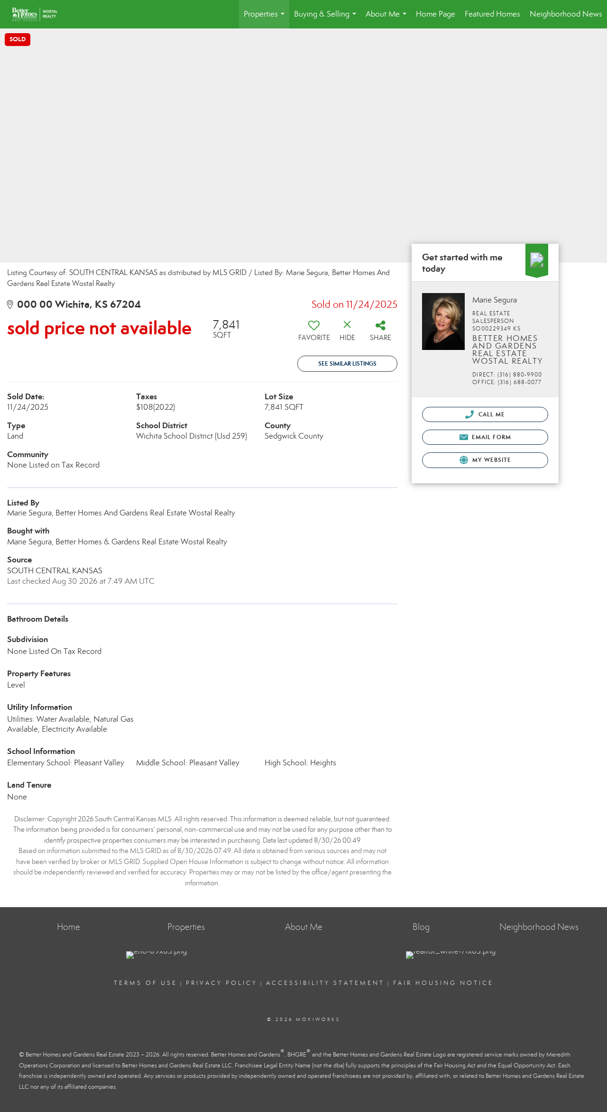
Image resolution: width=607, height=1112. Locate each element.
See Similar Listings (347, 363)
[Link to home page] (39, 14)
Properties (266, 18)
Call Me (490, 414)
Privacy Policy (222, 983)
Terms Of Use (145, 983)
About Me (388, 18)
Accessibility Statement (325, 983)
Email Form (490, 437)
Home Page (435, 14)
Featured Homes (492, 14)
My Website (490, 459)
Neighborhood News (566, 14)
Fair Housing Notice (443, 983)
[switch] (314, 334)
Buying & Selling (327, 18)
